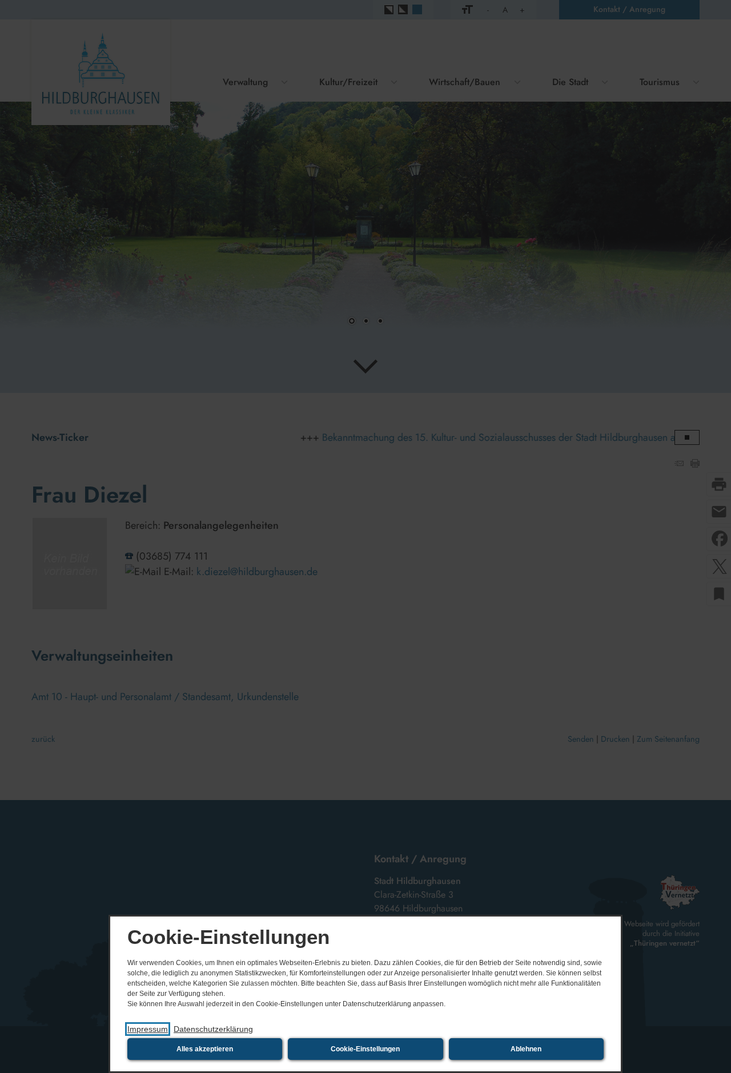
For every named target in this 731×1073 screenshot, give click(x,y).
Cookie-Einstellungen (365, 1049)
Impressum (147, 1029)
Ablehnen (526, 1049)
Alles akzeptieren (204, 1049)
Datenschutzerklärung (213, 1029)
